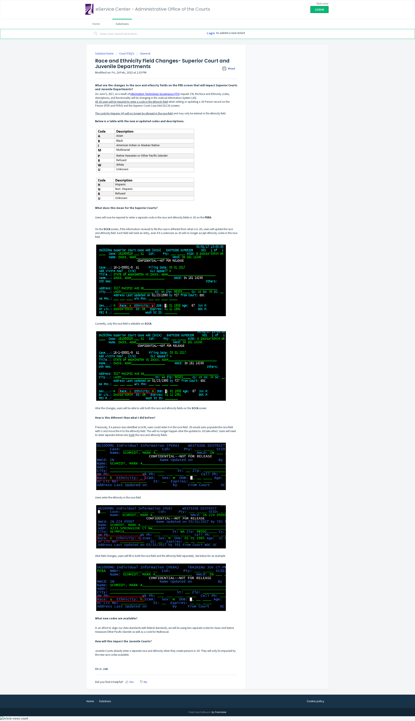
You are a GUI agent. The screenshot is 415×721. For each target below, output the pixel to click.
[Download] (199, 313)
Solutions (122, 24)
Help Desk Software (199, 712)
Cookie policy (315, 701)
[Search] (95, 34)
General (145, 53)
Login (211, 33)
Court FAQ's (126, 53)
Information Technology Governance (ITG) (155, 94)
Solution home (104, 53)
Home (96, 24)
